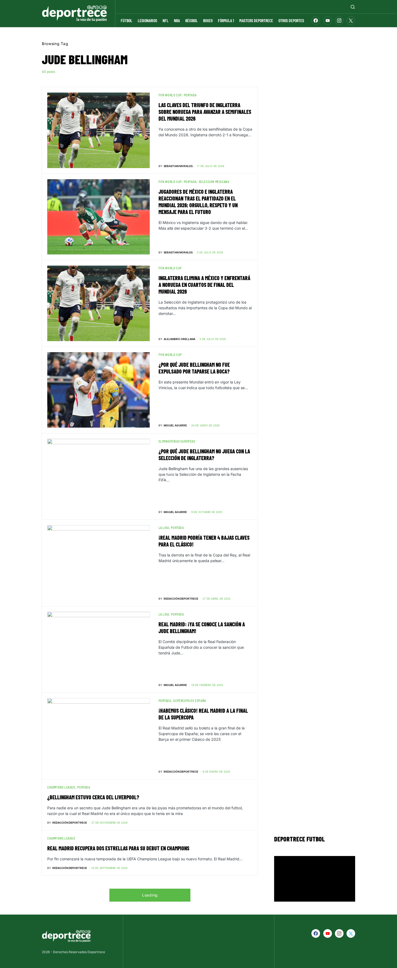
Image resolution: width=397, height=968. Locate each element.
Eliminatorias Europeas (177, 441)
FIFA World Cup (170, 95)
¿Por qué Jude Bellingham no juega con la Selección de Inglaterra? (204, 454)
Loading (150, 895)
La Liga (164, 527)
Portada (190, 95)
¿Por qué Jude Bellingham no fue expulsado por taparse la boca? (194, 368)
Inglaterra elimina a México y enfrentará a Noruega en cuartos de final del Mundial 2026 (204, 285)
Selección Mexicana (214, 182)
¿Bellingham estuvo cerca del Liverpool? (93, 797)
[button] (352, 6)
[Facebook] (315, 20)
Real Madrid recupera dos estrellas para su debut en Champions (118, 848)
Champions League (61, 787)
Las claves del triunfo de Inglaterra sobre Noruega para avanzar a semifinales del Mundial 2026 (205, 112)
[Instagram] (339, 20)
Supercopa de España (189, 700)
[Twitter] (350, 20)
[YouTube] (327, 20)
